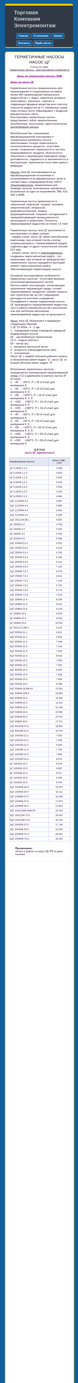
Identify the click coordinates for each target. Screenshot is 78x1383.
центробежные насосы (24, 126)
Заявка (58, 35)
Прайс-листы (43, 43)
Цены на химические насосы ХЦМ (39, 76)
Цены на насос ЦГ (22, 82)
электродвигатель (52, 252)
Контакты (24, 43)
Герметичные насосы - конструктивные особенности (39, 69)
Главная (23, 35)
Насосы (15, 172)
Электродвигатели (21, 185)
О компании (41, 35)
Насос (14, 320)
